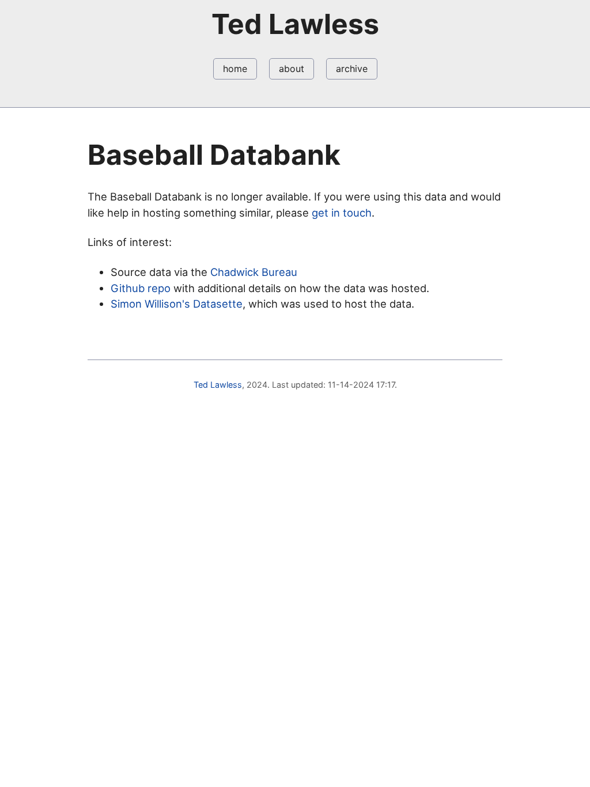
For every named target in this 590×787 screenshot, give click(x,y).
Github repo (141, 288)
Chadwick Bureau (253, 272)
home (235, 68)
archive (352, 68)
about (291, 68)
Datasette (218, 303)
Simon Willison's (150, 303)
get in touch (342, 212)
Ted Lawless (218, 384)
